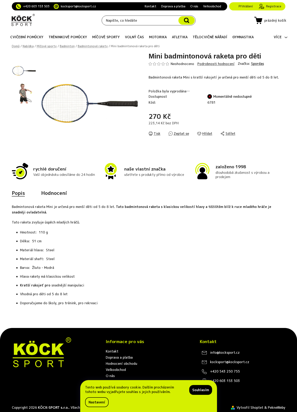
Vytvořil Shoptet (250, 407)
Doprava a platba (173, 6)
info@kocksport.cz (225, 352)
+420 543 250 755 (225, 371)
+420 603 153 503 (36, 6)
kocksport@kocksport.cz (78, 6)
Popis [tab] (18, 193)
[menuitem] (27, 37)
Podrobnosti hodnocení (216, 64)
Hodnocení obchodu (121, 363)
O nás (194, 6)
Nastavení (97, 402)
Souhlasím (200, 390)
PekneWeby (276, 407)
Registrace (273, 6)
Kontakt (150, 6)
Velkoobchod (212, 6)
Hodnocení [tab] (54, 193)
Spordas (257, 63)
